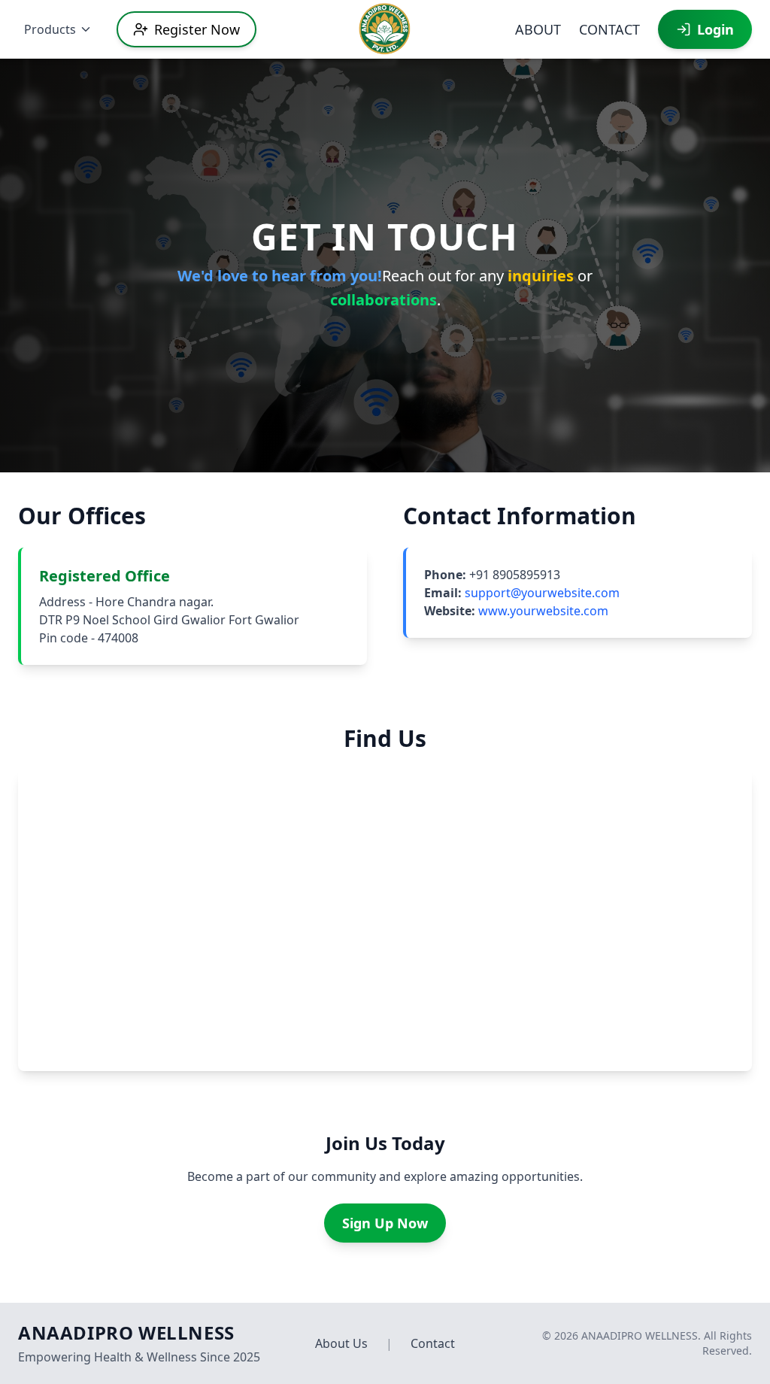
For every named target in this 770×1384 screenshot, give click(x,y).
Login (715, 29)
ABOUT (538, 29)
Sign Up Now (385, 1223)
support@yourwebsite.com (542, 592)
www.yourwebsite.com (543, 610)
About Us (341, 1343)
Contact (433, 1343)
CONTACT (609, 29)
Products (50, 29)
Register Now (197, 29)
